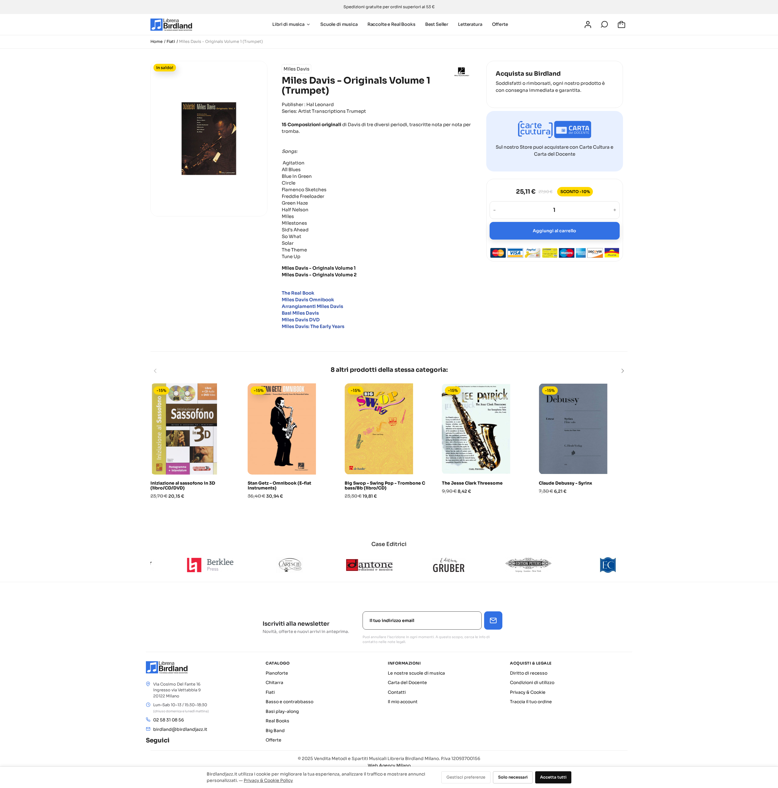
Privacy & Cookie (528, 692)
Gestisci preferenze (465, 777)
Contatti (397, 692)
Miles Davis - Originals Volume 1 (319, 268)
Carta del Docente (407, 682)
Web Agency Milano (389, 765)
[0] (622, 24)
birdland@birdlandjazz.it (180, 729)
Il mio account (403, 701)
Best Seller (436, 24)
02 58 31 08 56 (168, 720)
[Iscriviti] (493, 620)
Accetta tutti (553, 777)
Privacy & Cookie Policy (268, 780)
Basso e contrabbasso (289, 701)
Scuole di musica (339, 24)
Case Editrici (389, 544)
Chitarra (274, 682)
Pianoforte (277, 673)
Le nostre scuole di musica (416, 673)
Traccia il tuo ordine (531, 701)
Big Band (275, 730)
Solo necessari (513, 777)
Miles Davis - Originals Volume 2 (319, 274)
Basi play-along (282, 711)
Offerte (500, 24)
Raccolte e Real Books (391, 24)
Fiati (270, 692)
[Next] (622, 371)
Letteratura (470, 24)
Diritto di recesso (528, 673)
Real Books (277, 721)
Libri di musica (288, 24)
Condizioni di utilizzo (532, 682)
